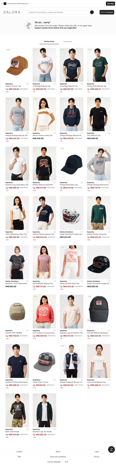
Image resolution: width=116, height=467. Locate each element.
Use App (110, 4)
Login (97, 452)
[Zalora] (12, 12)
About (58, 452)
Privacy (96, 457)
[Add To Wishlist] (27, 84)
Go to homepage (107, 12)
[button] (58, 3)
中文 (66, 462)
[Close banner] (2, 3)
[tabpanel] (58, 243)
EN (62, 462)
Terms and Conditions (58, 457)
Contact (19, 452)
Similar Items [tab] (49, 41)
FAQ (19, 457)
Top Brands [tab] (67, 41)
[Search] (92, 12)
